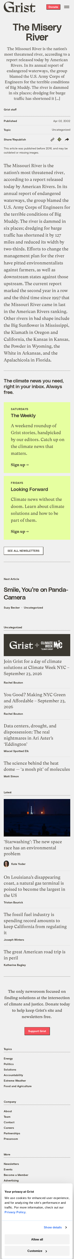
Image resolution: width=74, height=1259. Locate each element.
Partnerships (12, 1133)
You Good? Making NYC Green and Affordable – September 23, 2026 (35, 700)
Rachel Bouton (13, 682)
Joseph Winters (14, 939)
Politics (9, 1064)
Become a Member (16, 1175)
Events (8, 1169)
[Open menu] (66, 7)
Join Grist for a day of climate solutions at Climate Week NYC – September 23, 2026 (36, 667)
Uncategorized (61, 129)
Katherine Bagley (15, 965)
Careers (9, 1127)
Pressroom (11, 1138)
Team (7, 1116)
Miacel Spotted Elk (16, 751)
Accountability (13, 1075)
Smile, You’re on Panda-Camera (36, 592)
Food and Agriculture (18, 1086)
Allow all (37, 1239)
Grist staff (10, 109)
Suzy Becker (12, 607)
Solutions (10, 1069)
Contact (9, 1122)
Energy (8, 1058)
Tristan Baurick (13, 902)
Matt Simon (11, 776)
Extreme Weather (15, 1080)
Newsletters (11, 1163)
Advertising (11, 1180)
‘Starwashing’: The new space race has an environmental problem (33, 847)
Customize (34, 1250)
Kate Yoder (18, 864)
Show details (53, 1227)
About (8, 1111)
